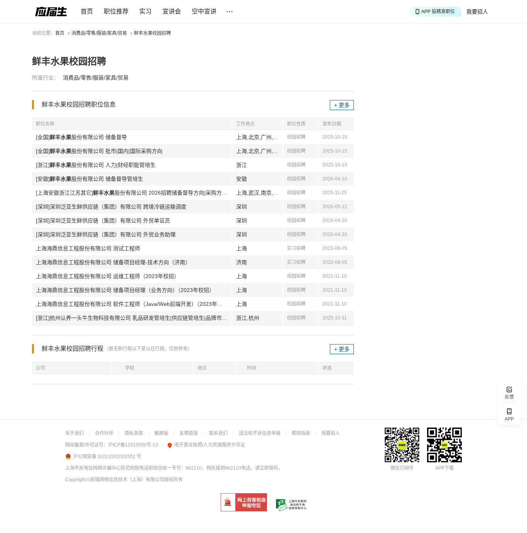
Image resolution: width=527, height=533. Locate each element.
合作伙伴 (104, 433)
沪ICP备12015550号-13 (133, 445)
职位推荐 (116, 11)
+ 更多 (342, 105)
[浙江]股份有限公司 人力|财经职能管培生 (95, 165)
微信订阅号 (402, 468)
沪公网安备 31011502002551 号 (107, 456)
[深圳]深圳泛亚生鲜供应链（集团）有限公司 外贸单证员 (103, 220)
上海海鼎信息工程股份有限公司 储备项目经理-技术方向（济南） (113, 262)
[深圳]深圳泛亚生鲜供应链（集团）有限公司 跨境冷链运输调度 (111, 207)
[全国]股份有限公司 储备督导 (81, 137)
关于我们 (74, 433)
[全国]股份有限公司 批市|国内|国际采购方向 (99, 151)
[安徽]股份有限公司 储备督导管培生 (89, 179)
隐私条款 (134, 433)
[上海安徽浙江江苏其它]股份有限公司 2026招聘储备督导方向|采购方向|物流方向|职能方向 (133, 193)
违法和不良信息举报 (259, 433)
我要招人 (477, 11)
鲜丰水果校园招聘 (152, 33)
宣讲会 (171, 11)
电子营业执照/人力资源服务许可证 (209, 445)
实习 (145, 11)
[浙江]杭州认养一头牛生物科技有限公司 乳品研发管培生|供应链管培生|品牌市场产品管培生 (133, 318)
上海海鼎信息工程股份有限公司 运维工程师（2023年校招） (107, 276)
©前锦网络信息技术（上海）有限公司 (125, 479)
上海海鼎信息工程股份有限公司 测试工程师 (88, 248)
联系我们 (218, 433)
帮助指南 (301, 433)
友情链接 (188, 433)
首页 (87, 11)
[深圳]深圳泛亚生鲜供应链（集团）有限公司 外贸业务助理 (106, 234)
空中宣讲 (204, 11)
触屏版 (161, 433)
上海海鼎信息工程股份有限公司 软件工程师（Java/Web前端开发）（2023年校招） (133, 304)
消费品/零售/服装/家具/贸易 (99, 33)
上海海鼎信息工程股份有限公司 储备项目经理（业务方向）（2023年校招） (125, 290)
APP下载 (444, 468)
